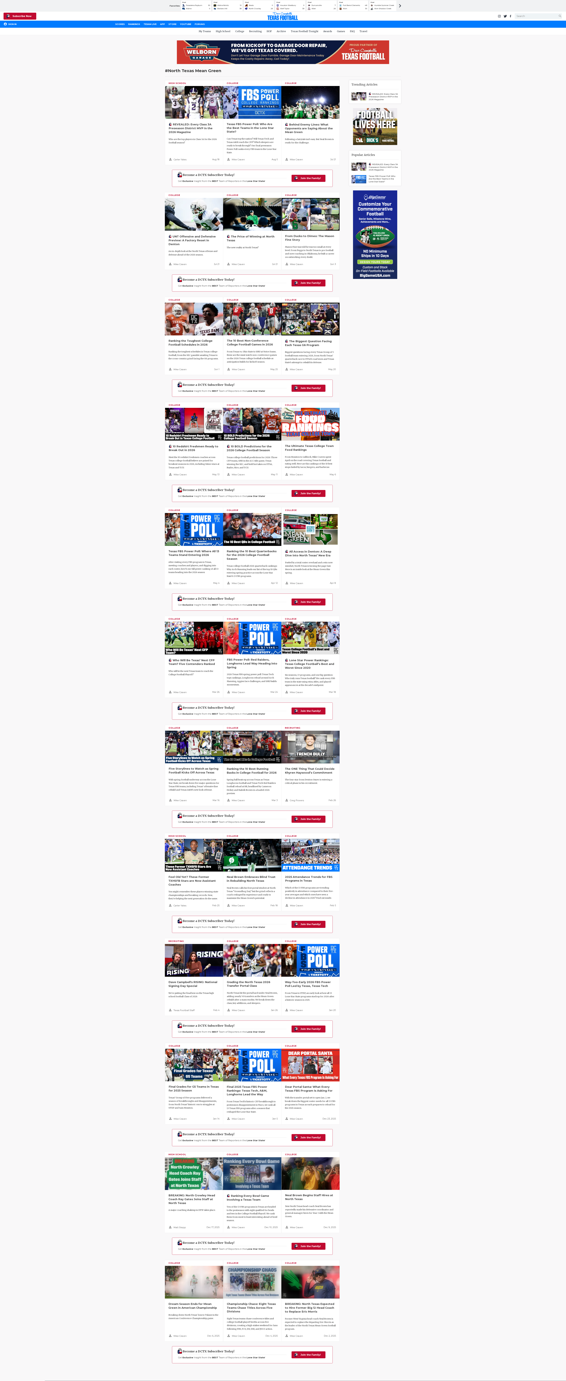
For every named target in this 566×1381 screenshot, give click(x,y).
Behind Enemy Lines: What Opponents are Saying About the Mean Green (309, 128)
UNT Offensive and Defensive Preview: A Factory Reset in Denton (192, 240)
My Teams (205, 31)
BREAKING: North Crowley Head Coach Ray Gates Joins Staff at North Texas (191, 1199)
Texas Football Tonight (304, 31)
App (162, 24)
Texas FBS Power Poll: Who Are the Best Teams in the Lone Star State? (250, 127)
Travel (363, 31)
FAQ (352, 31)
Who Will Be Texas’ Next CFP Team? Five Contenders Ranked (191, 662)
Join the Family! (310, 178)
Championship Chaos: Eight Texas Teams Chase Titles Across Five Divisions (251, 1307)
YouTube (185, 24)
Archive (281, 31)
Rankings (134, 24)
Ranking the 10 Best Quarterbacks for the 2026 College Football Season (252, 555)
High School (223, 31)
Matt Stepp (179, 1227)
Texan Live (150, 24)
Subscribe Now (22, 16)
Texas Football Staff (184, 1010)
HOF (269, 31)
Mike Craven (238, 159)
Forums (200, 24)
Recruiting (255, 31)
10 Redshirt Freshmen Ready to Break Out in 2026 (193, 448)
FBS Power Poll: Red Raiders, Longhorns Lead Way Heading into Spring (252, 663)
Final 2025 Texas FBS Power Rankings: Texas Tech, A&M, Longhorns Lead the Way (247, 1090)
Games (341, 31)
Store (172, 24)
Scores (120, 24)
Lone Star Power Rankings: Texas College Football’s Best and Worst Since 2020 (309, 664)
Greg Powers (297, 800)
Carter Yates (180, 159)
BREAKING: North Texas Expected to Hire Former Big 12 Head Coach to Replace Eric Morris (309, 1307)
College (239, 31)
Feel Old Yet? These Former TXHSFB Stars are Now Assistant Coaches (192, 880)
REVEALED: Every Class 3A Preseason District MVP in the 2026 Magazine (191, 128)
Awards (327, 31)
